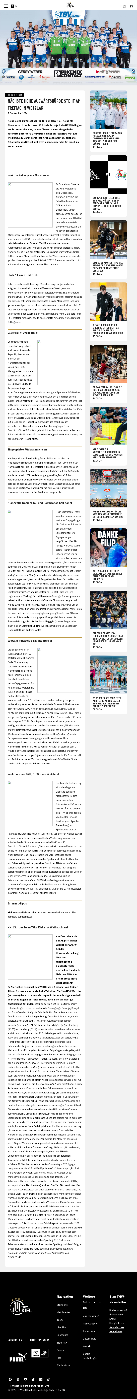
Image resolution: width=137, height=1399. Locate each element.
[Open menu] (6, 6)
